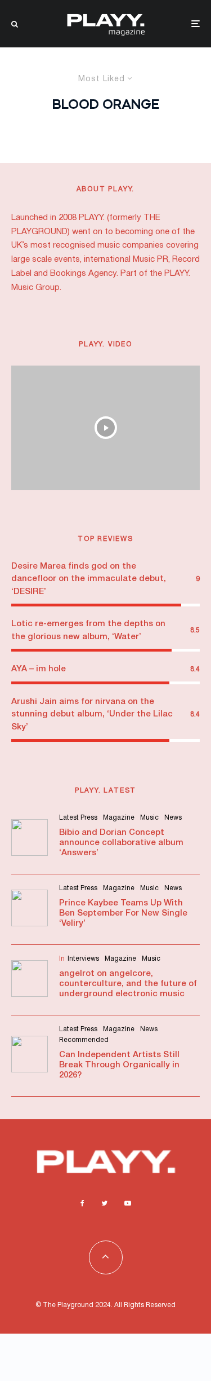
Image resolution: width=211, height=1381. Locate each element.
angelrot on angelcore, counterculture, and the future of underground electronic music (128, 984)
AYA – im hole (38, 669)
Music (149, 818)
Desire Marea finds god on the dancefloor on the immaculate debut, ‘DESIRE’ (88, 579)
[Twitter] (104, 1203)
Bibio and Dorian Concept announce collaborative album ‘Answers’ (121, 843)
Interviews (83, 959)
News (173, 818)
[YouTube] (128, 1203)
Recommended (84, 1040)
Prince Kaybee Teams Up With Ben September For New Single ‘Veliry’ (123, 913)
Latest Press (78, 818)
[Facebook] (82, 1203)
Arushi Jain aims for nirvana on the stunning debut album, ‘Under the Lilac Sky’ (92, 714)
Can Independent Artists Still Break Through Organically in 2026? (119, 1065)
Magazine (118, 818)
